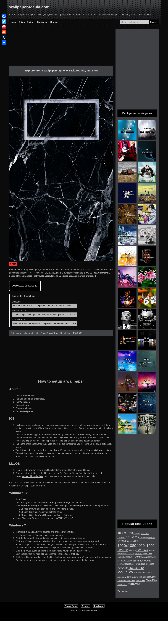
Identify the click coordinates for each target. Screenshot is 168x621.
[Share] (4, 42)
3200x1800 (130, 580)
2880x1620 (121, 577)
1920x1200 (145, 546)
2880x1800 (131, 576)
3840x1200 (122, 584)
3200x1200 (121, 580)
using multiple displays (32, 476)
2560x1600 (125, 572)
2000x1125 (130, 554)
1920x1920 (151, 550)
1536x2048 (134, 541)
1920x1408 (132, 550)
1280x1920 (143, 538)
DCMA (13, 264)
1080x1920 (125, 533)
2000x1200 (138, 553)
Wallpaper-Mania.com (29, 7)
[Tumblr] (4, 37)
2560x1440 (136, 567)
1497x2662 (77, 333)
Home (13, 22)
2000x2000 (130, 557)
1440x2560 (123, 541)
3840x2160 (134, 584)
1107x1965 (145, 533)
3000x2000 (151, 577)
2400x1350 (140, 564)
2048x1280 (152, 557)
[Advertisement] (61, 47)
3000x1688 (142, 577)
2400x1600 (150, 564)
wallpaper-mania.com (82, 611)
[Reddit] (4, 32)
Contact (54, 22)
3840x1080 (151, 580)
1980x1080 (121, 554)
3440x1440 (140, 580)
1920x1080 (126, 545)
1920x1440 (142, 550)
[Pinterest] (4, 26)
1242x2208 (132, 537)
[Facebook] (4, 16)
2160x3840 (131, 564)
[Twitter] (4, 21)
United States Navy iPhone (46, 333)
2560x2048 (148, 573)
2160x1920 (122, 564)
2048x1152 (141, 556)
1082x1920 (136, 533)
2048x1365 (122, 561)
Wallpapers (122, 591)
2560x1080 (122, 568)
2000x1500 (121, 557)
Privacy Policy (26, 22)
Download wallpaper (25, 286)
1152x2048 (121, 538)
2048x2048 (145, 560)
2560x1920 (138, 573)
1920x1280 (122, 550)
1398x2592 (151, 537)
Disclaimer (41, 22)
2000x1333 (147, 553)
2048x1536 (133, 560)
